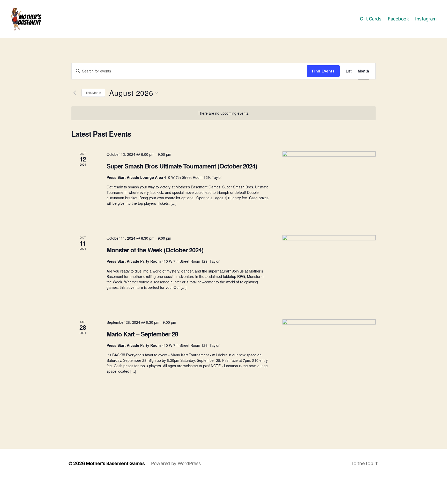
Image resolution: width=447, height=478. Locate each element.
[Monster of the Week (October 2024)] (329, 271)
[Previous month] (74, 93)
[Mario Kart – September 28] (329, 355)
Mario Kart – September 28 (142, 333)
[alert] (223, 113)
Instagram (426, 18)
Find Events (323, 70)
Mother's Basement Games (115, 463)
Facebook (398, 18)
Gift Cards (370, 18)
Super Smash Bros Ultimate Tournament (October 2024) (182, 165)
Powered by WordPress (176, 463)
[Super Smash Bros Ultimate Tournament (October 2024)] (329, 187)
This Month (93, 92)
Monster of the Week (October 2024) (155, 249)
